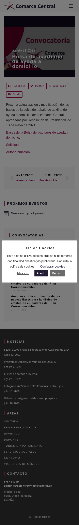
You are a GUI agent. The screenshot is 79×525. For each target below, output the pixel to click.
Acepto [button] (41, 273)
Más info (23, 273)
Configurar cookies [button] (52, 266)
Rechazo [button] (57, 273)
